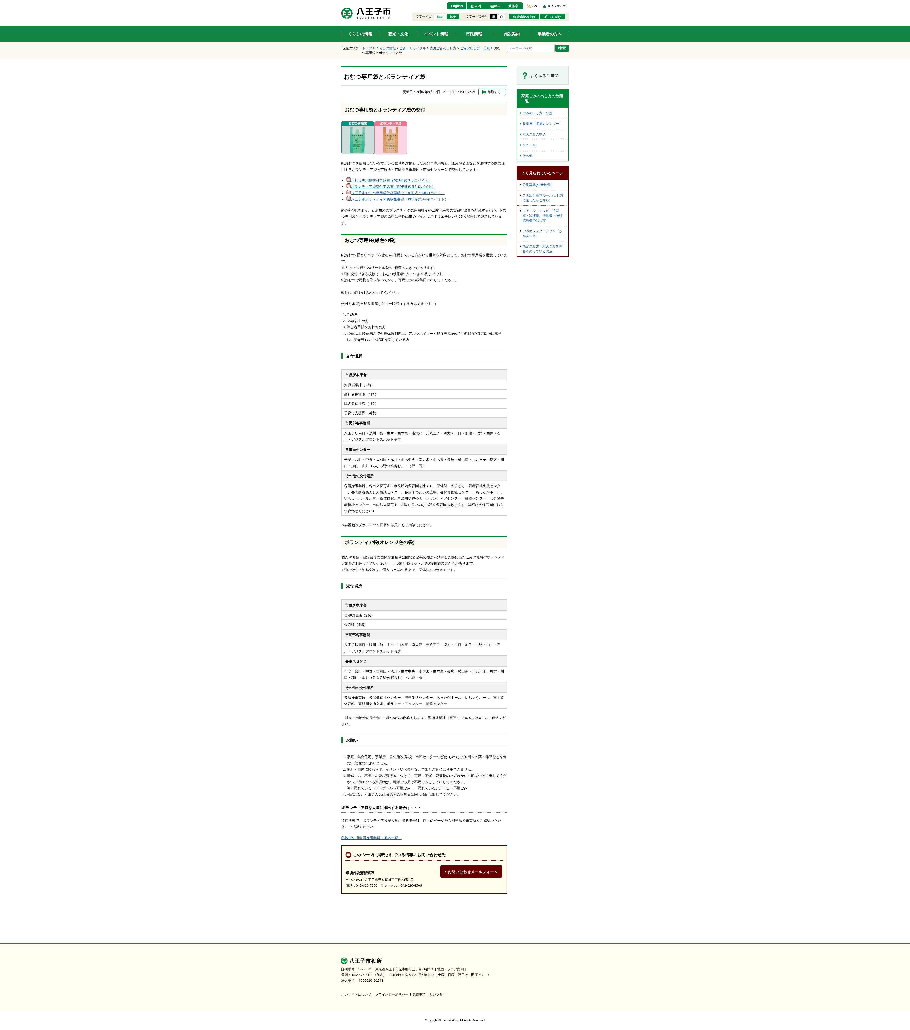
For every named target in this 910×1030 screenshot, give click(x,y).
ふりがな (555, 17)
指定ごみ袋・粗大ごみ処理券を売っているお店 (542, 248)
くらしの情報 (386, 48)
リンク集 (436, 994)
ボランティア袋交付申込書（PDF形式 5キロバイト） (393, 186)
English (457, 6)
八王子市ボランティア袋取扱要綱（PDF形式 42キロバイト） (399, 199)
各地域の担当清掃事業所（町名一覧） (371, 837)
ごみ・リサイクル (413, 48)
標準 (440, 17)
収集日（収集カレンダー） (542, 123)
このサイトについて (356, 994)
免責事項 (419, 994)
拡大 (453, 17)
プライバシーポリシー (391, 994)
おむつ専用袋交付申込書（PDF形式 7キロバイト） (391, 180)
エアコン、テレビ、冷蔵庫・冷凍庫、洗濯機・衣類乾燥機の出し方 (542, 215)
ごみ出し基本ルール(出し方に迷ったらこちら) (543, 197)
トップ (367, 48)
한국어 (476, 6)
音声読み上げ (526, 17)
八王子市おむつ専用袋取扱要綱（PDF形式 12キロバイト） (398, 192)
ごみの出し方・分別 (475, 48)
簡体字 (495, 6)
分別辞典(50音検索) (537, 184)
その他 (527, 155)
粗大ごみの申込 (534, 134)
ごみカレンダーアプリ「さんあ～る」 (542, 233)
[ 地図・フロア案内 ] (450, 969)
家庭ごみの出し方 (443, 48)
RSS (534, 6)
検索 (562, 48)
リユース (529, 145)
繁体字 (513, 6)
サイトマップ (556, 6)
